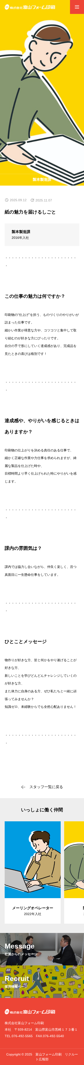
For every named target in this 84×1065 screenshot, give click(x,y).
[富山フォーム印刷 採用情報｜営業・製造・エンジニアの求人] (30, 7)
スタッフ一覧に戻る (46, 787)
